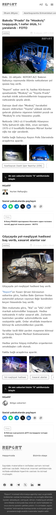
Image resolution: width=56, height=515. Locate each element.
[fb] (4, 206)
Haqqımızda (8, 455)
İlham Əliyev (11, 13)
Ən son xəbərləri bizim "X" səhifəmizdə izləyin (28, 177)
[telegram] (16, 206)
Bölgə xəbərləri (18, 403)
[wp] (10, 206)
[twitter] (22, 206)
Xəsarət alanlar (39, 377)
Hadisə (6, 33)
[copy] (40, 206)
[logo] (9, 4)
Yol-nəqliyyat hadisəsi (15, 377)
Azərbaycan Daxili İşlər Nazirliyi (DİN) (23, 166)
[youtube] (39, 485)
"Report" (7, 291)
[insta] (11, 485)
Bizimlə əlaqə (40, 455)
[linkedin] (28, 206)
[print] (34, 206)
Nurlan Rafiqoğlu (18, 191)
